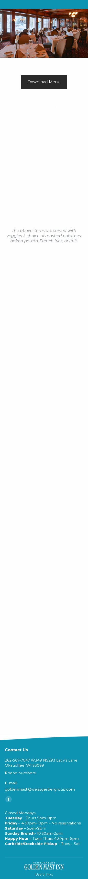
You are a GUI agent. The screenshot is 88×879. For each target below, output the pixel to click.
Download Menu (44, 82)
